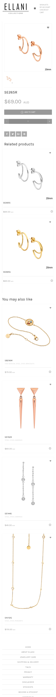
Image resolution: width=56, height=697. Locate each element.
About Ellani (28, 652)
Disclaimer (28, 682)
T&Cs (28, 667)
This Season (10, 364)
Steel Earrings (16, 440)
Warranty (28, 677)
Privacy (28, 672)
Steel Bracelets (27, 364)
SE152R (8, 437)
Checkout (44, 10)
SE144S (8, 513)
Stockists (28, 687)
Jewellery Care (28, 657)
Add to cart (29, 112)
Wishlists (44, 5)
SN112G (8, 617)
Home (28, 647)
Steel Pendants (16, 621)
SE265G (7, 272)
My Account (45, 7)
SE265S (6, 202)
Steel (18, 364)
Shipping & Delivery (28, 662)
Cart (42, 12)
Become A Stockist (28, 692)
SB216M (9, 360)
